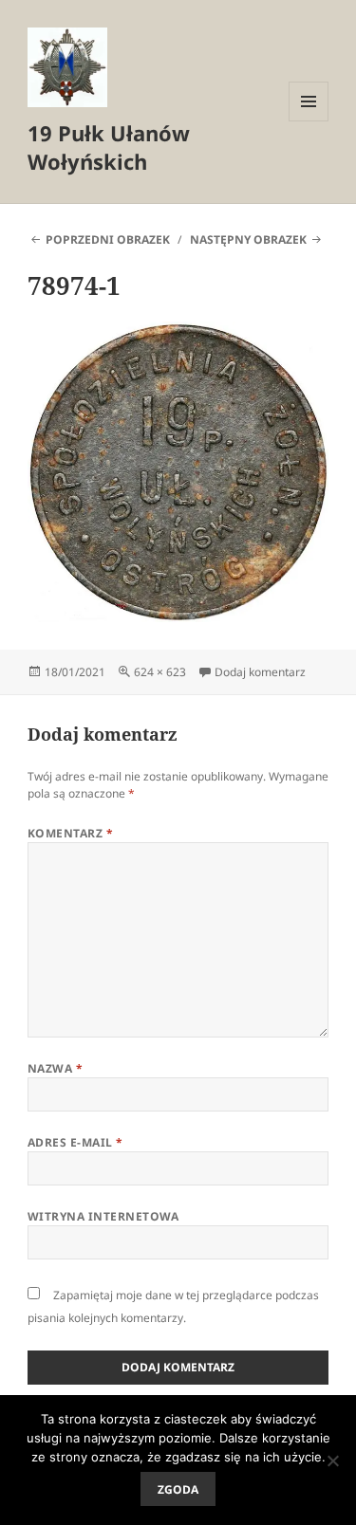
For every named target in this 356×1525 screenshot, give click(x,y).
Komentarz (70, 833)
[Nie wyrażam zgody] (332, 1460)
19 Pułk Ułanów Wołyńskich (109, 147)
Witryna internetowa (103, 1216)
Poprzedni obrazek (108, 239)
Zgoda (178, 1489)
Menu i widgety (309, 120)
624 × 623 (160, 672)
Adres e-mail (75, 1142)
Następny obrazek (248, 239)
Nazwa (55, 1068)
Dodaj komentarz (260, 672)
